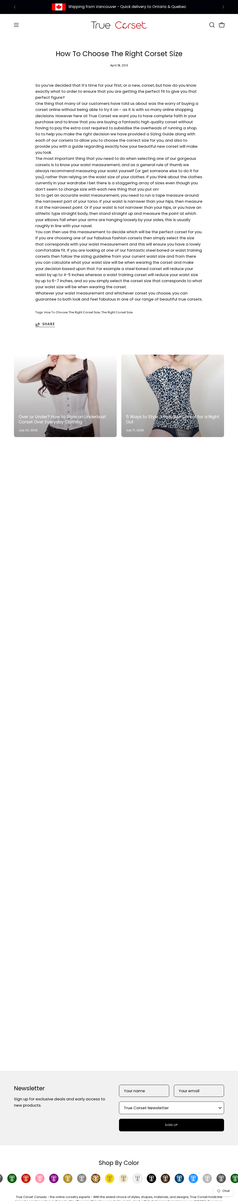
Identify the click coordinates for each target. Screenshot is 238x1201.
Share (48, 324)
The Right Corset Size (117, 312)
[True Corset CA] (119, 25)
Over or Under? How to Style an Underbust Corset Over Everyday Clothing (62, 419)
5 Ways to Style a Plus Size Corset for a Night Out (172, 419)
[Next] (223, 7)
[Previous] (15, 7)
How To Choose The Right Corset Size (72, 312)
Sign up (171, 1125)
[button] (211, 25)
